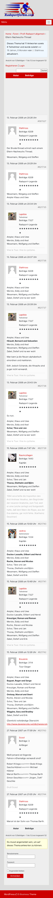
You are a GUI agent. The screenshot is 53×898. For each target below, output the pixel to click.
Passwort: (11, 862)
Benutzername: (13, 853)
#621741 (42, 581)
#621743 (42, 730)
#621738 (42, 386)
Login (22, 65)
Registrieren (12, 65)
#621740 (42, 523)
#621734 (42, 167)
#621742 (42, 652)
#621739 (42, 448)
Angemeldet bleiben (16, 871)
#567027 (42, 121)
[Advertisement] (26, 96)
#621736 (42, 260)
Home (8, 34)
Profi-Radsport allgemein (32, 34)
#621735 (42, 207)
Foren (16, 34)
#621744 (42, 794)
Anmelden (15, 876)
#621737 (42, 307)
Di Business (23, 894)
